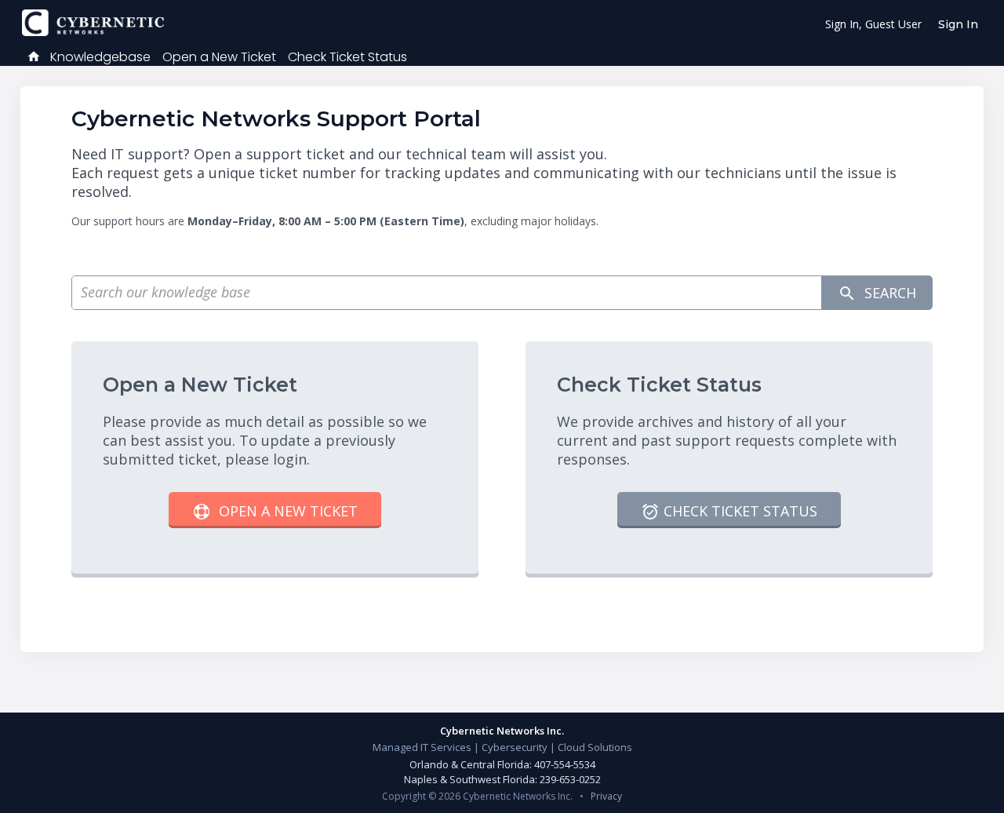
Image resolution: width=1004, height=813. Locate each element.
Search (888, 292)
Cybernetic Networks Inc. (502, 731)
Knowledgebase (100, 57)
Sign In (958, 24)
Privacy (606, 796)
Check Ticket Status (347, 57)
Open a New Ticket (219, 57)
